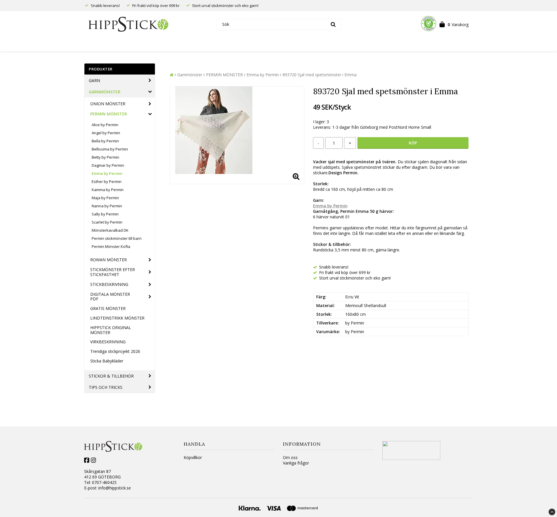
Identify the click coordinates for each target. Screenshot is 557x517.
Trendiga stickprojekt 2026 (115, 351)
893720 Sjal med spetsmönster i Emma (320, 74)
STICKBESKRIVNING (109, 284)
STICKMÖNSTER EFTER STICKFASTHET (112, 272)
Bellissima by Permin (110, 149)
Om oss (290, 457)
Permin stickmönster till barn (117, 238)
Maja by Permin (105, 197)
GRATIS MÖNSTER (108, 308)
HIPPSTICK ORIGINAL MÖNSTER (110, 330)
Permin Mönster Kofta (111, 246)
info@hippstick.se (114, 488)
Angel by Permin (106, 132)
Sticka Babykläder (106, 361)
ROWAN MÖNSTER (108, 259)
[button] (454, 24)
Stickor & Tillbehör (111, 376)
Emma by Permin (107, 173)
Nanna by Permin (107, 205)
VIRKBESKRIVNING (108, 341)
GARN (94, 80)
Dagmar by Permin (108, 165)
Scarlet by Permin (107, 222)
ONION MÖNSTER (107, 103)
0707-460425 (104, 482)
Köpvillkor (193, 457)
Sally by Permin (105, 214)
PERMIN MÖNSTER (108, 114)
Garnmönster (104, 92)
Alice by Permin (105, 124)
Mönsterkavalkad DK (110, 230)
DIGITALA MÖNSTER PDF (110, 296)
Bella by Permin (105, 141)
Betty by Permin (105, 157)
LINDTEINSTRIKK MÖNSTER (117, 318)
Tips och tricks (105, 387)
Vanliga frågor (296, 463)
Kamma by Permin (108, 189)
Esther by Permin (107, 181)
